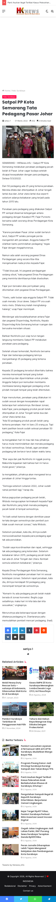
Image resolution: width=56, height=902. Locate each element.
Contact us (28, 890)
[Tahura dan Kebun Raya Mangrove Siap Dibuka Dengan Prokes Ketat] (41, 709)
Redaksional (10, 886)
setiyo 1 (7, 121)
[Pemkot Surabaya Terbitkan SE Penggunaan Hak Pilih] (14, 709)
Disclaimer (22, 886)
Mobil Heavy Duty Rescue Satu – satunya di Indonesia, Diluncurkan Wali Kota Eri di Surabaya (14, 688)
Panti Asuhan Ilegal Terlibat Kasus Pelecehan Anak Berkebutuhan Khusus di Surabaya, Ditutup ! (36, 781)
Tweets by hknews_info (13, 865)
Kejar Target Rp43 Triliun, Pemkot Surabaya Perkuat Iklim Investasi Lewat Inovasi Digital (36, 816)
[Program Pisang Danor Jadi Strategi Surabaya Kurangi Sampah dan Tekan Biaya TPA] (10, 767)
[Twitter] (15, 630)
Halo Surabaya (18, 90)
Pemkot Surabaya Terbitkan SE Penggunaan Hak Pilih (14, 721)
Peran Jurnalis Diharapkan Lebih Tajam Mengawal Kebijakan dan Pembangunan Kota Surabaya (37, 850)
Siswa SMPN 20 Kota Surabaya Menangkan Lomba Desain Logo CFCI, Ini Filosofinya (41, 687)
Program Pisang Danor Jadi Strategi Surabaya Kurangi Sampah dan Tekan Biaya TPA (37, 766)
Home (7, 90)
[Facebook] (8, 630)
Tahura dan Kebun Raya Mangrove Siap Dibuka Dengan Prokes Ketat (40, 723)
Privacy (32, 886)
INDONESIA (28, 881)
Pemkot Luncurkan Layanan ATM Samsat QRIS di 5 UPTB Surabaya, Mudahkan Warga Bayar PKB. (36, 750)
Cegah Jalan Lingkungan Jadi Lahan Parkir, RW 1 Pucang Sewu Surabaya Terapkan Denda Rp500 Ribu (37, 833)
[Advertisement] (28, 55)
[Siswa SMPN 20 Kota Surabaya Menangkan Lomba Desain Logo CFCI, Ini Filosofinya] (41, 673)
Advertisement (45, 886)
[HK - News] (28, 11)
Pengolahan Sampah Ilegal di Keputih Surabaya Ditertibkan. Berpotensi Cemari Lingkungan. (37, 799)
